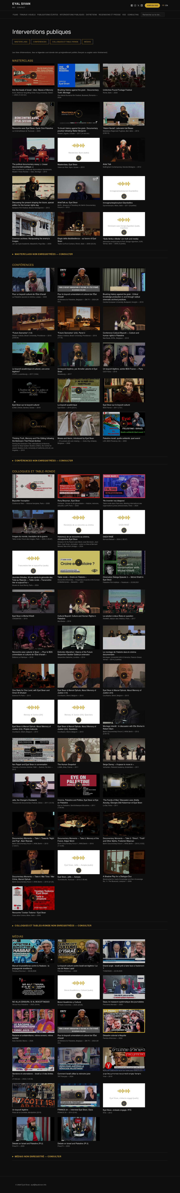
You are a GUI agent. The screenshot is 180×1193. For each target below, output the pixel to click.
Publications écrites (47, 14)
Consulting (133, 14)
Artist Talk (122, 165)
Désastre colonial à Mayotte (114, 1036)
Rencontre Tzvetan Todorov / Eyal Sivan (29, 913)
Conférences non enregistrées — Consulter (44, 460)
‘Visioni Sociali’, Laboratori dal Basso (121, 130)
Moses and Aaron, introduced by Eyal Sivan (77, 440)
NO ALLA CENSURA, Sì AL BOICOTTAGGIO (31, 1003)
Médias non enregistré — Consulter (38, 1156)
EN (166, 5)
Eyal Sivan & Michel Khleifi (23, 617)
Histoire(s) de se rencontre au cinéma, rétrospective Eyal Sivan (78, 541)
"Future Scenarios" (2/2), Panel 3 (77, 335)
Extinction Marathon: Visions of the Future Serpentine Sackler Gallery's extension (75, 654)
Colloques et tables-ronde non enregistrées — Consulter (53, 925)
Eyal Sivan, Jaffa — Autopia (72, 878)
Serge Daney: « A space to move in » (121, 765)
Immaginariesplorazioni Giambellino (119, 203)
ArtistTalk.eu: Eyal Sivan (77, 204)
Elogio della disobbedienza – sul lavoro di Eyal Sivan (77, 241)
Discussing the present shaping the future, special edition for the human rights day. (33, 205)
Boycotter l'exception (31, 501)
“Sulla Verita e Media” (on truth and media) (123, 241)
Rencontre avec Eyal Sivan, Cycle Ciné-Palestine (32, 129)
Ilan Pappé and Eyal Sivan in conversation (32, 766)
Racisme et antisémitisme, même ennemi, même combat (32, 1038)
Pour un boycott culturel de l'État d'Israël (29, 295)
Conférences (40, 42)
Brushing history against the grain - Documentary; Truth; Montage (78, 93)
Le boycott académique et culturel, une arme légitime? (31, 371)
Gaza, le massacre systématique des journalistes (123, 1003)
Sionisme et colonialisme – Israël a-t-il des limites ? (32, 1076)
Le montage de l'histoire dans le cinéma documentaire (122, 655)
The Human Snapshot (68, 765)
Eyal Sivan (21, 3)
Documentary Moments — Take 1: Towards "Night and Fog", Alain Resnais (33, 842)
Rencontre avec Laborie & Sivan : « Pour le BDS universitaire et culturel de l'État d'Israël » (32, 654)
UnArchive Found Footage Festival (117, 91)
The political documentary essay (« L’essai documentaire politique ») (32, 168)
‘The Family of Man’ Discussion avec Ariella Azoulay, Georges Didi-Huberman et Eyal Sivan (122, 802)
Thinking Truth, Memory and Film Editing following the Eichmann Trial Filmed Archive (33, 444)
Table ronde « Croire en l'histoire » (79, 579)
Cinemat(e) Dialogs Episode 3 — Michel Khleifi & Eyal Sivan (123, 579)
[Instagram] (135, 5)
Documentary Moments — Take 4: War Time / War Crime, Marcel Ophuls (33, 879)
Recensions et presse (110, 14)
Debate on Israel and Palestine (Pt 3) (73, 1144)
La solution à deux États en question (119, 617)
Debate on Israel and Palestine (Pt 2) (27, 1144)
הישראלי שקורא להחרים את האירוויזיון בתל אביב (122, 1074)
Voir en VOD (152, 5)
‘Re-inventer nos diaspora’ (122, 503)
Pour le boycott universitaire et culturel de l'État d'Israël (78, 298)
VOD (124, 14)
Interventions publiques (72, 14)
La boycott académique (67, 406)
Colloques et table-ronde (65, 42)
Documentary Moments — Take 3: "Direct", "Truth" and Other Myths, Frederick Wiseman (124, 841)
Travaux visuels (28, 14)
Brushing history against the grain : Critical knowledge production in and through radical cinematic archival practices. (123, 298)
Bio (13, 7)
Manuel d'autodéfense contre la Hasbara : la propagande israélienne (30, 968)
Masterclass (20, 42)
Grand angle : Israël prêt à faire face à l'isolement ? (123, 968)
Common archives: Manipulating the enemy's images (31, 241)
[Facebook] (132, 5)
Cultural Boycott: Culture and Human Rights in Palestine (77, 618)
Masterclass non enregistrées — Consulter (44, 254)
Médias (87, 42)
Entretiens (91, 14)
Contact (21, 7)
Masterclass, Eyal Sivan (71, 165)
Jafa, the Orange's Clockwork (33, 801)
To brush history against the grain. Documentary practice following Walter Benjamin (78, 130)
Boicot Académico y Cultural (70, 1003)
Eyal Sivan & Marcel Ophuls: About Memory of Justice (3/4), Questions (77, 729)
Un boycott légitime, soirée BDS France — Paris (123, 370)
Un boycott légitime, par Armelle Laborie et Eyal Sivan (77, 371)
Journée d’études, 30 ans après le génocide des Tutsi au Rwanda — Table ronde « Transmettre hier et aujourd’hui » (32, 581)
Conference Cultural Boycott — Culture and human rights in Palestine (121, 335)
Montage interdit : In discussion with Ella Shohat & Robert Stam (123, 730)
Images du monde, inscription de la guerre (32, 537)
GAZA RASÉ (115, 537)
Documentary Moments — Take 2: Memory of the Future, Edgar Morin (78, 842)
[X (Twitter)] (138, 5)
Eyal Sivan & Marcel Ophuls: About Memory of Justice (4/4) (122, 693)
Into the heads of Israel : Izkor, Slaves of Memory (32, 92)
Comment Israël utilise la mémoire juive (74, 1074)
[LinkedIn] (142, 5)
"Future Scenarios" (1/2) (31, 335)
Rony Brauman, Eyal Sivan (78, 503)
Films (15, 14)
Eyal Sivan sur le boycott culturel (26, 406)
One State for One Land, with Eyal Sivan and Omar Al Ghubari (31, 693)
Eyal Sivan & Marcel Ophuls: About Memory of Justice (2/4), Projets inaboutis (31, 729)
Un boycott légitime (26, 1110)
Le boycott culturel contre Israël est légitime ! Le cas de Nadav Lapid (78, 968)
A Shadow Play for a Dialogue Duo (123, 878)
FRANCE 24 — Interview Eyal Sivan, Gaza (75, 1110)
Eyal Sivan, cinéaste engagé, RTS (117, 1111)
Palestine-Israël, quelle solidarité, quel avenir (121, 439)
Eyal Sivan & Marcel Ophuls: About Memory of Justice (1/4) (77, 693)
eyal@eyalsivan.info (38, 1184)
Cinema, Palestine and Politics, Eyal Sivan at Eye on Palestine (78, 804)
